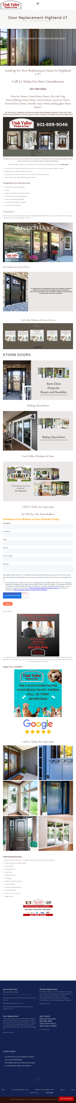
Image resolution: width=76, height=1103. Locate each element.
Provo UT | (43, 996)
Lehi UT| (47, 994)
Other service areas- (44, 1003)
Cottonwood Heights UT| (60, 1000)
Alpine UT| (12, 1021)
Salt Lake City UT (57, 996)
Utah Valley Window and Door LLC (20, 1099)
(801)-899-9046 (65, 2)
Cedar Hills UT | (43, 992)
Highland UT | (63, 992)
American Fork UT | (53, 992)
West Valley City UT (47, 1000)
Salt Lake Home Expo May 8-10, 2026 (13, 1003)
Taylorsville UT (9, 1027)
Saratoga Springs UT (56, 994)
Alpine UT (70, 1000)
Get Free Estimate (66, 1098)
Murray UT (60, 998)
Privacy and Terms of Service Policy (55, 1099)
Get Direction (45, 1029)
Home (25, 20)
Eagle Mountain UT (67, 994)
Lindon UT (49, 996)
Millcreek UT (52, 998)
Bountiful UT (45, 998)
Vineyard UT (20, 1023)
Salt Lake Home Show (11, 992)
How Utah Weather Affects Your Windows (18, 1066)
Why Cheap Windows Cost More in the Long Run (20, 1063)
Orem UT (10, 1025)
